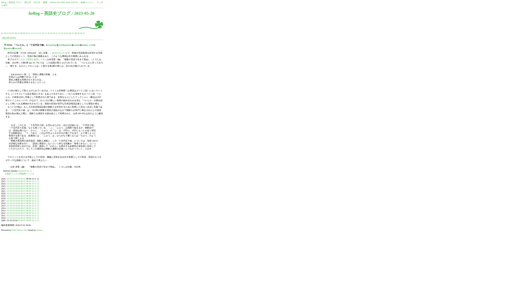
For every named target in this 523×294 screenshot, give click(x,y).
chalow (40, 230)
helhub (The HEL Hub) (60, 2)
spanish (76, 45)
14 (37, 33)
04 (10, 33)
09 (24, 33)
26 (70, 33)
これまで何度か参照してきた (33, 59)
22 (59, 33)
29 (78, 33)
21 (56, 33)
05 (13, 33)
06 (16, 33)
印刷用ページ (25, 174)
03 (8, 33)
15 (40, 33)
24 (65, 33)
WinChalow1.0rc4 (20, 230)
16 (43, 33)
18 (48, 33)
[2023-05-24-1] (59, 53)
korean (17, 48)
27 (73, 33)
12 (32, 33)
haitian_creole (87, 45)
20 (54, 33)
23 (62, 33)
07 (18, 33)
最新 (45, 2)
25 (67, 33)
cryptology (52, 45)
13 (35, 33)
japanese (8, 48)
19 (51, 33)
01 (2, 33)
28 (76, 33)
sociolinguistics (65, 45)
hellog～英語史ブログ (11, 2)
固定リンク (12, 174)
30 (81, 33)
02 (5, 33)
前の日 (27, 2)
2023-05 (74, 2)
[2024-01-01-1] (25, 171)
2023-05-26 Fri (9, 38)
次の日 (37, 2)
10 (27, 33)
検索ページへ (87, 2)
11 (29, 33)
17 (46, 33)
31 (84, 33)
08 (21, 33)
